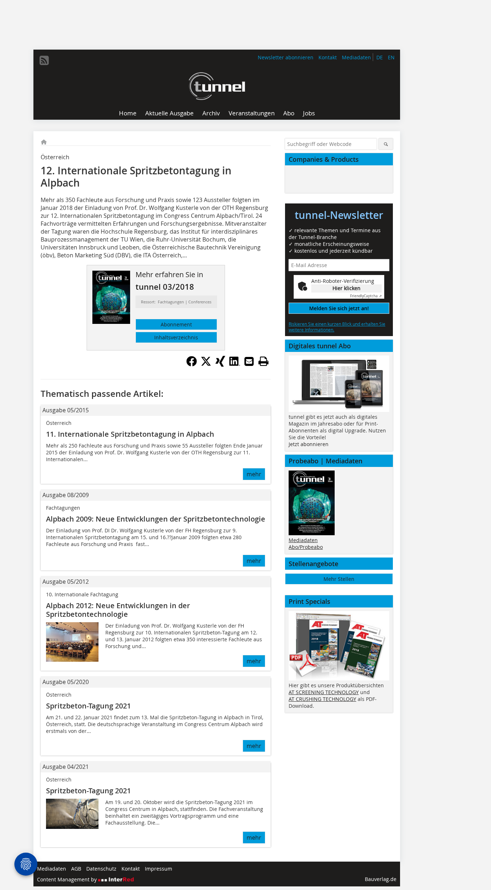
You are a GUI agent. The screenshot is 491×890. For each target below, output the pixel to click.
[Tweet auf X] (206, 364)
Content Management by (67, 879)
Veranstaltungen (252, 113)
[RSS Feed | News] (44, 60)
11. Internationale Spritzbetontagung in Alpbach (130, 434)
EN (391, 57)
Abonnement (176, 324)
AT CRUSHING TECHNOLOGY (322, 699)
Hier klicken (346, 288)
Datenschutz (101, 868)
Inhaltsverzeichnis (176, 337)
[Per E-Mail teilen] (249, 361)
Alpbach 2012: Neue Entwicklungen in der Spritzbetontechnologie (118, 610)
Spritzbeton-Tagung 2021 (88, 706)
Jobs (309, 113)
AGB (76, 868)
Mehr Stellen (338, 578)
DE (379, 57)
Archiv (211, 113)
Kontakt (327, 57)
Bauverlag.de (380, 879)
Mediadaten (356, 57)
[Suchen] (386, 144)
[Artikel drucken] (263, 361)
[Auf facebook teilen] (191, 364)
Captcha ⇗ (366, 296)
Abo (288, 113)
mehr (254, 474)
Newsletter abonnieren (285, 57)
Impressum (158, 868)
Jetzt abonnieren (309, 444)
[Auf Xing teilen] (220, 364)
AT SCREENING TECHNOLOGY (324, 692)
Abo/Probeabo (306, 546)
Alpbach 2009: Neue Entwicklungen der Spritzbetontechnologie (155, 519)
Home (128, 113)
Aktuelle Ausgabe (169, 113)
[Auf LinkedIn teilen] (235, 364)
